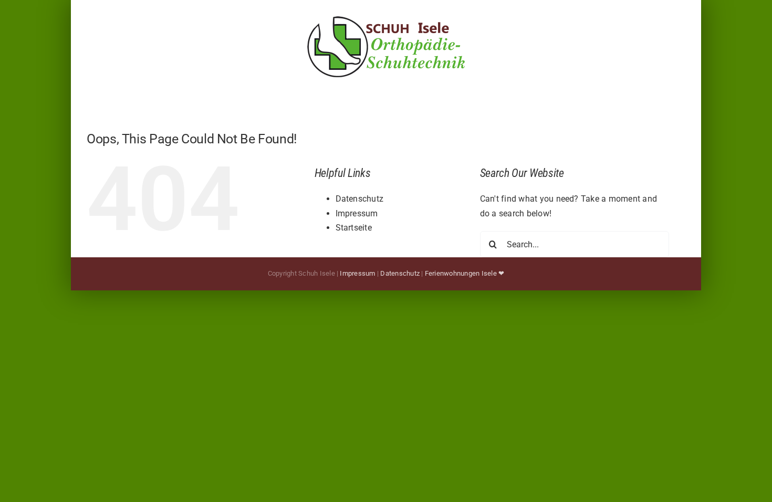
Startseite (354, 228)
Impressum (357, 213)
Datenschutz (360, 199)
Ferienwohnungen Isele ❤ (465, 273)
